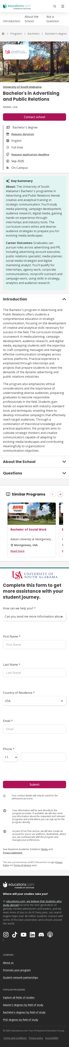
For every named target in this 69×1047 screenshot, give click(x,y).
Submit (35, 784)
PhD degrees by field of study (20, 1019)
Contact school (34, 117)
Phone (8, 749)
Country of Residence (19, 693)
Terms (44, 849)
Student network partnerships (20, 977)
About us (8, 962)
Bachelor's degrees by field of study (24, 1012)
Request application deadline (30, 154)
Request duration (22, 134)
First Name (11, 636)
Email (8, 721)
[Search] (54, 6)
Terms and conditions (15, 1038)
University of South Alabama (22, 87)
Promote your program (17, 970)
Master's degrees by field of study (23, 1005)
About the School (31, 19)
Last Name (11, 665)
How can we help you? (19, 608)
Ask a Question (52, 19)
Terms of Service (22, 865)
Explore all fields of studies (19, 997)
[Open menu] (62, 6)
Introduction (11, 21)
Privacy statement (12, 852)
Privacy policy (36, 1038)
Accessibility (51, 1038)
